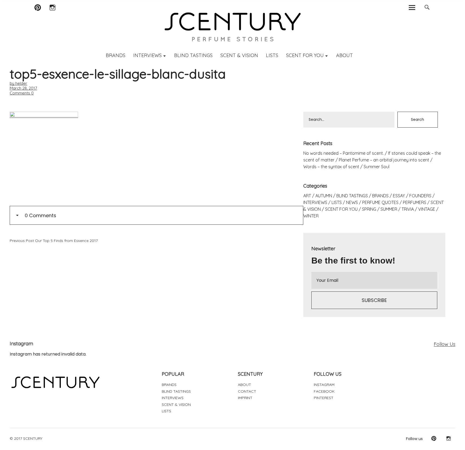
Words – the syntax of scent (331, 166)
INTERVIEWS (147, 55)
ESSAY (399, 195)
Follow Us (444, 344)
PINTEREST (323, 397)
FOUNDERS (420, 195)
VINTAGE (426, 209)
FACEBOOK (324, 391)
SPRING (369, 209)
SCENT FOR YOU (305, 55)
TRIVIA (407, 209)
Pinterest (37, 14)
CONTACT (247, 391)
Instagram (52, 14)
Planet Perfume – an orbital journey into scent (384, 160)
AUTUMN (323, 195)
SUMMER (389, 209)
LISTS (272, 55)
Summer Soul (376, 166)
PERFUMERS (414, 202)
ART (307, 195)
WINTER (311, 216)
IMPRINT (245, 397)
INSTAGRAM (324, 384)
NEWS (352, 202)
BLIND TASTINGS (193, 55)
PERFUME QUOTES (380, 202)
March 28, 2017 (23, 88)
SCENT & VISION (239, 55)
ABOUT (344, 55)
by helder (18, 83)
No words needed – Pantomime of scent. (343, 153)
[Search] (427, 7)
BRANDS (115, 55)
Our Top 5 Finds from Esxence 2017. (54, 240)
